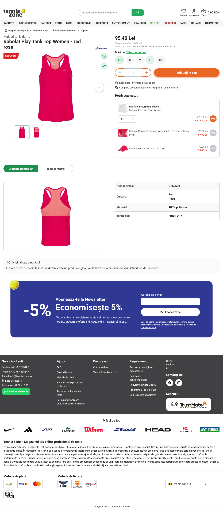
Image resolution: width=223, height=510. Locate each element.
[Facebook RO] (169, 382)
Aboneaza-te (173, 312)
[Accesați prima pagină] (14, 13)
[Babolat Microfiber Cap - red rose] (123, 148)
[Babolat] (101, 48)
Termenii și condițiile (150, 324)
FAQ (59, 367)
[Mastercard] (37, 484)
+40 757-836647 (23, 2)
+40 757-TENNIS (20, 367)
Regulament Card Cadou (143, 384)
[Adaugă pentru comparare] (104, 65)
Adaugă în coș (187, 73)
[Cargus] (77, 484)
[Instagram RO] (178, 382)
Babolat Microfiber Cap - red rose (146, 148)
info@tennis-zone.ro (21, 376)
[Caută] (138, 12)
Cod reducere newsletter (172, 324)
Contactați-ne (100, 367)
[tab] (20, 168)
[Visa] (23, 484)
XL (162, 61)
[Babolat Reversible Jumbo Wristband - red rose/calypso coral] (123, 132)
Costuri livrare (64, 372)
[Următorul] (99, 87)
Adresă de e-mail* (152, 294)
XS (120, 60)
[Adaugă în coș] (213, 118)
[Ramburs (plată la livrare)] (9, 494)
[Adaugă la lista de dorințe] (104, 56)
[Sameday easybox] (91, 484)
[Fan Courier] (63, 484)
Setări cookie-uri (169, 364)
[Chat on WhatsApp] (16, 390)
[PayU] (9, 484)
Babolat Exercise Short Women (145, 110)
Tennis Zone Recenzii (104, 372)
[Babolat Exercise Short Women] (123, 108)
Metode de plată (65, 377)
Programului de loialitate (143, 389)
